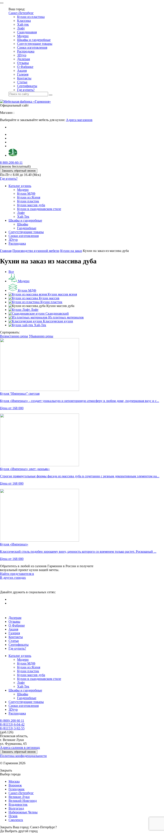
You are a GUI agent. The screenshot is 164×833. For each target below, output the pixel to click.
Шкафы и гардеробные (34, 40)
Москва (14, 781)
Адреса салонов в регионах (20, 747)
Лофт (21, 28)
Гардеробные (26, 228)
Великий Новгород (23, 800)
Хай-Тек (23, 216)
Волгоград (16, 808)
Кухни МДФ (26, 193)
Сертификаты (27, 86)
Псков (13, 816)
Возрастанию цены (14, 336)
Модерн (23, 36)
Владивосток (18, 804)
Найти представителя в (17, 574)
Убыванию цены (41, 336)
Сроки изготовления (32, 47)
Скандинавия (27, 32)
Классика (24, 20)
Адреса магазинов (79, 120)
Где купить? (26, 90)
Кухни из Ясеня (28, 197)
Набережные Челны (23, 812)
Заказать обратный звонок (19, 170)
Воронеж (15, 785)
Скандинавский (57, 313)
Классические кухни (57, 321)
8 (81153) (12, 724)
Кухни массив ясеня (62, 294)
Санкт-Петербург (21, 13)
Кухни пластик (28, 201)
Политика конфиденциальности (23, 756)
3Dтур (21, 55)
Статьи (22, 82)
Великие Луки (19, 797)
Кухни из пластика (31, 17)
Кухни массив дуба (31, 205)
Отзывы (23, 63)
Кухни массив (48, 298)
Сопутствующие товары (34, 43)
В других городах (13, 577)
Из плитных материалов (65, 317)
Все (11, 271)
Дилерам (23, 59)
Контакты (24, 78)
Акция (22, 70)
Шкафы (22, 224)
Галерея (22, 74)
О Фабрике (25, 67)
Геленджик (17, 789)
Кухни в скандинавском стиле (39, 209)
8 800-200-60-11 (11, 162)
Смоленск (16, 820)
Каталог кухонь (20, 186)
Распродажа (25, 51)
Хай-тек (23, 24)
